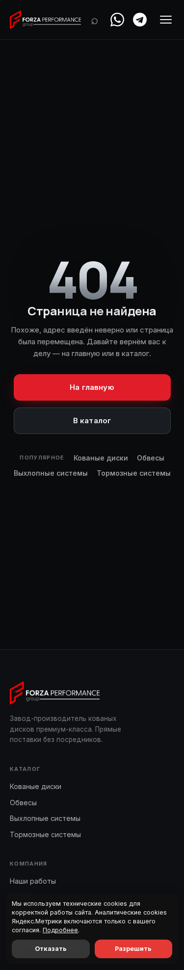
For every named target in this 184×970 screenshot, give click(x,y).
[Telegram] (140, 19)
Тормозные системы (134, 473)
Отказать (51, 948)
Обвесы (150, 458)
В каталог (92, 420)
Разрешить (133, 948)
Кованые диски (101, 458)
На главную (92, 387)
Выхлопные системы (51, 473)
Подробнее (60, 930)
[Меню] (166, 19)
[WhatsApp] (117, 19)
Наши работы (33, 881)
